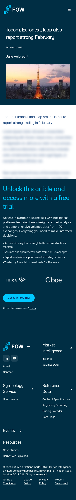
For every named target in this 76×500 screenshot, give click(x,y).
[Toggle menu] (69, 9)
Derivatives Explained (15, 456)
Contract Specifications (56, 399)
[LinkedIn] (6, 358)
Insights (47, 359)
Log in (33, 308)
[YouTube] (14, 358)
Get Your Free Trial (19, 298)
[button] (38, 302)
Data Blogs (48, 417)
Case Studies (10, 450)
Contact (8, 372)
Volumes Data (50, 365)
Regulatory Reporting (54, 405)
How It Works (10, 399)
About (6, 366)
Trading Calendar (52, 411)
